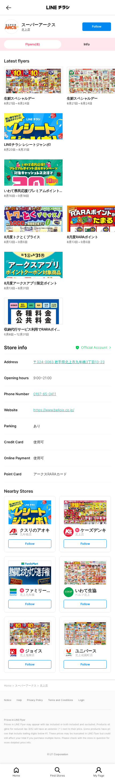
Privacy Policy (35, 700)
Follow (96, 27)
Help (19, 700)
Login (81, 700)
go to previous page (8, 7)
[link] (11, 26)
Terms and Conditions (60, 700)
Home (16, 775)
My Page (98, 775)
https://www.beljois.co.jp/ (53, 410)
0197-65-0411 (44, 394)
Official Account (94, 347)
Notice (7, 700)
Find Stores (57, 775)
